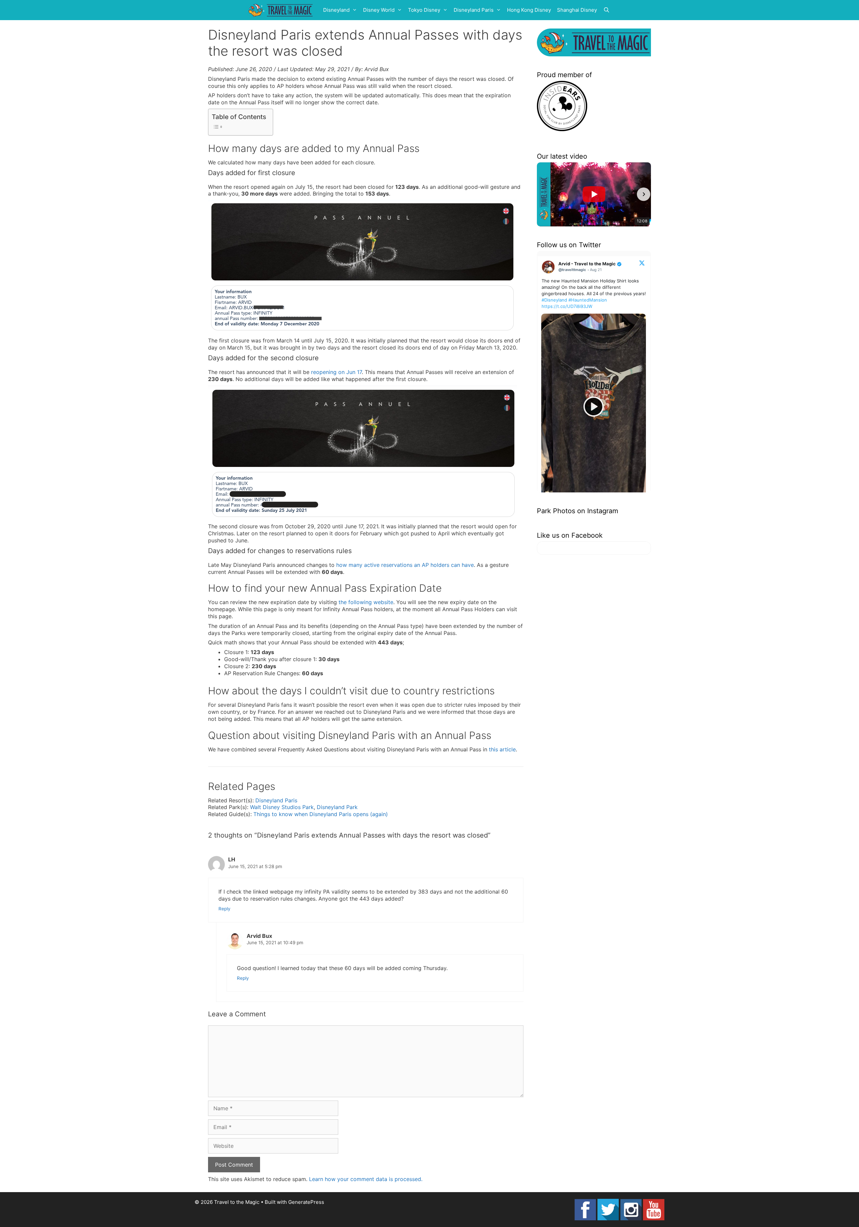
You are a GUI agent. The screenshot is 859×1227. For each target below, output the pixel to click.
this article (502, 749)
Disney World (379, 10)
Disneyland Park (337, 807)
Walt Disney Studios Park (282, 807)
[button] (544, 194)
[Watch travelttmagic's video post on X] (593, 407)
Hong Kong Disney (529, 10)
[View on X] (642, 262)
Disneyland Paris (474, 10)
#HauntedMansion (587, 300)
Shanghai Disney (577, 10)
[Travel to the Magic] (281, 10)
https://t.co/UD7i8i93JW (567, 306)
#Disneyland (554, 300)
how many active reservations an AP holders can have (405, 565)
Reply (224, 908)
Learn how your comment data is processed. (365, 1179)
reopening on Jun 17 (336, 372)
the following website (366, 602)
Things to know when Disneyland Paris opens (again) (320, 814)
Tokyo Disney (424, 10)
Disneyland (336, 10)
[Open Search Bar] (606, 10)
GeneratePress (306, 1202)
